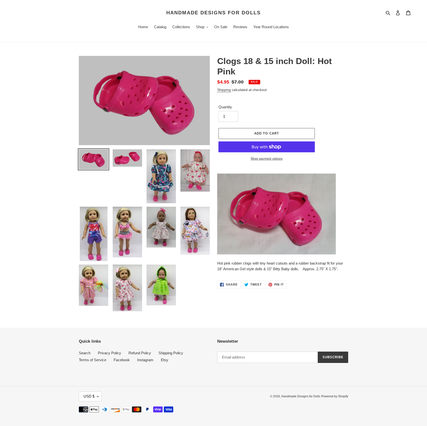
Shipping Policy (170, 353)
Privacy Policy (109, 353)
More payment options (267, 158)
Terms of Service (92, 360)
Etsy (164, 360)
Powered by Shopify (334, 396)
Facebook (122, 360)
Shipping (224, 90)
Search (84, 353)
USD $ (89, 396)
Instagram (145, 360)
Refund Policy (139, 353)
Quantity (225, 107)
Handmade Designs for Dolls (213, 12)
